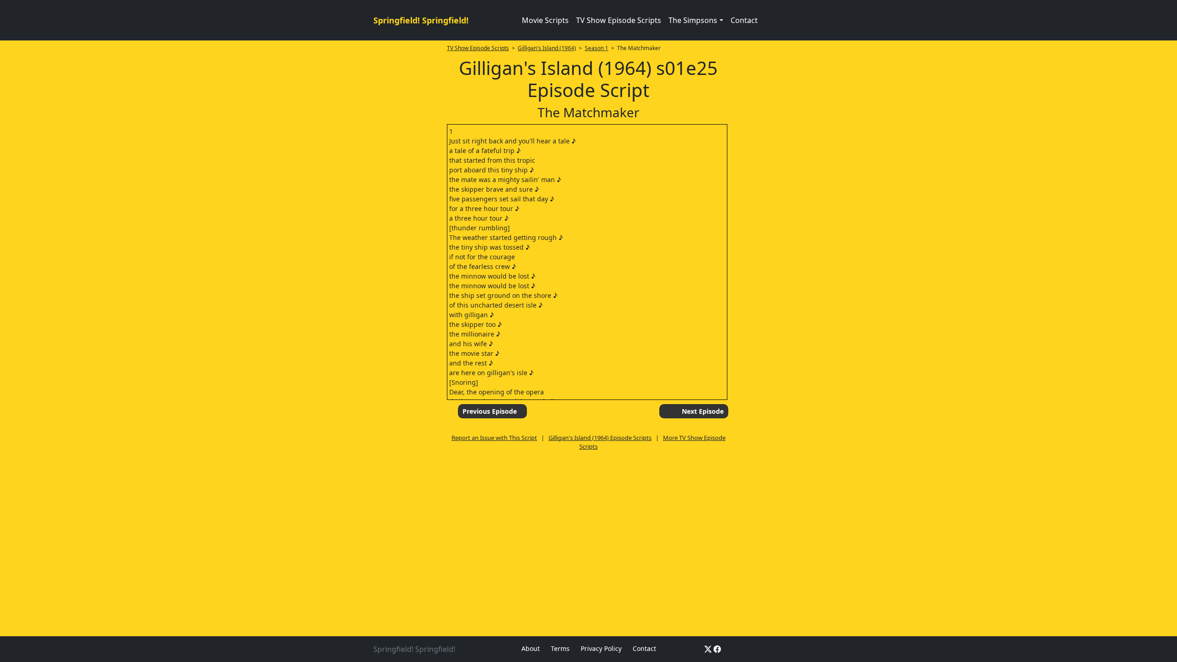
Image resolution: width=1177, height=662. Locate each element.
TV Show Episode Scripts (618, 20)
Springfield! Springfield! (421, 20)
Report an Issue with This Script (494, 438)
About (530, 648)
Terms (560, 648)
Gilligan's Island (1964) (547, 48)
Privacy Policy (601, 648)
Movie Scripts (545, 20)
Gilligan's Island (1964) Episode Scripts (600, 438)
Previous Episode (490, 411)
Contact (744, 20)
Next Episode (703, 411)
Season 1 (596, 48)
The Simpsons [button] (692, 20)
